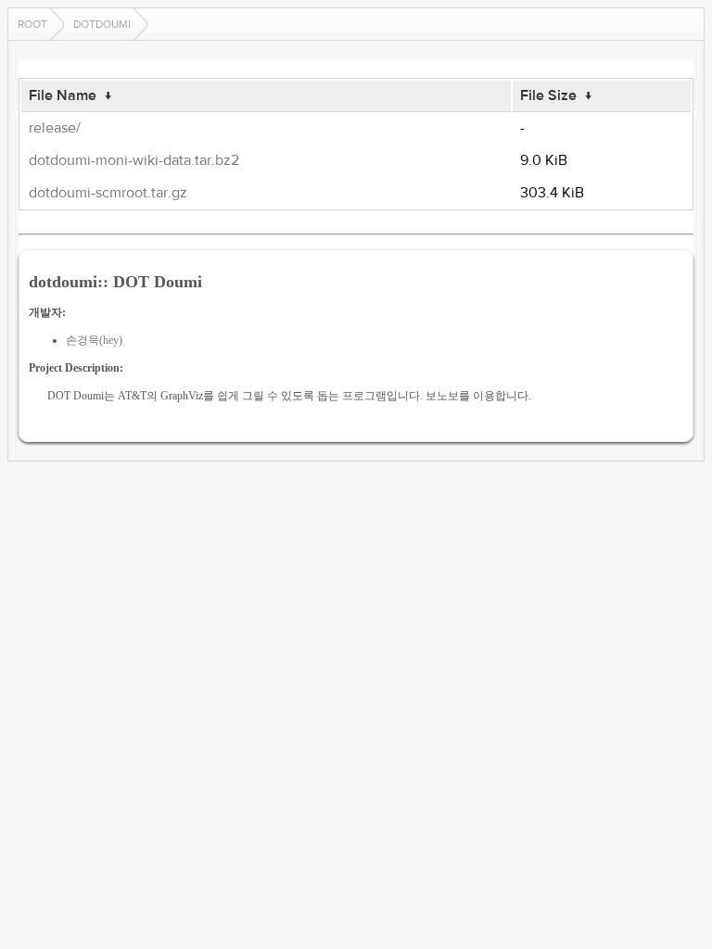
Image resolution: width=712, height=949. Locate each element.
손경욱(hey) (94, 340)
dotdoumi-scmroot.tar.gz (108, 192)
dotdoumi (102, 24)
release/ (55, 128)
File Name (62, 95)
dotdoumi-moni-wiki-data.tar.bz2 (134, 160)
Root (32, 24)
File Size (548, 95)
